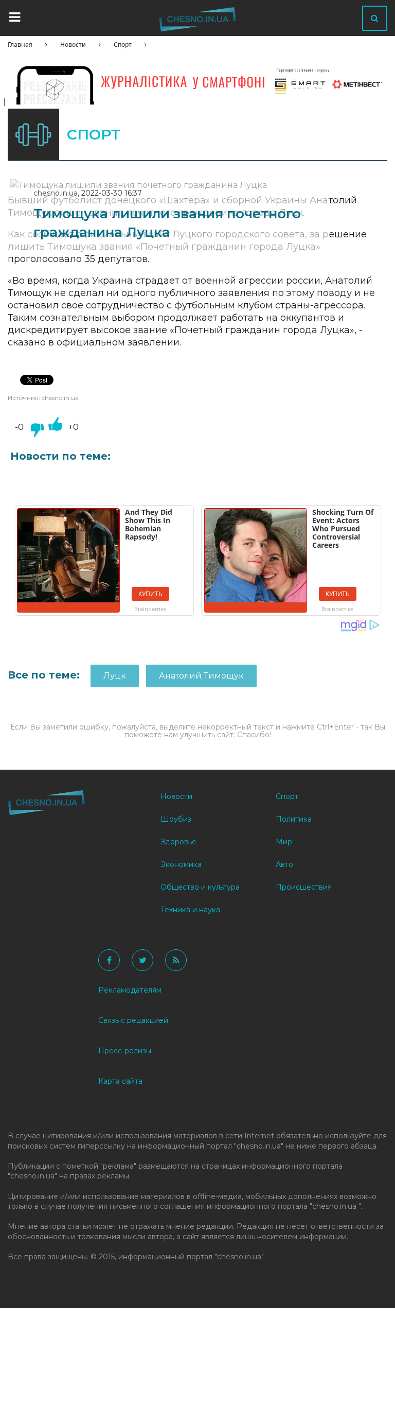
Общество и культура (200, 887)
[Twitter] (142, 960)
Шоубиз (175, 819)
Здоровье (178, 841)
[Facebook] (109, 960)
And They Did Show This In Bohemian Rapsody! (148, 524)
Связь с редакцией (133, 1020)
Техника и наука (190, 909)
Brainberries (150, 609)
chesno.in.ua (55, 193)
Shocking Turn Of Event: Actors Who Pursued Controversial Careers (342, 528)
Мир (284, 841)
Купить (150, 593)
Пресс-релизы (124, 1050)
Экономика (181, 864)
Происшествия (304, 887)
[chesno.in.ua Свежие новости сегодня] (197, 21)
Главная (20, 44)
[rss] (176, 960)
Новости (73, 44)
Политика (294, 819)
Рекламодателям (129, 990)
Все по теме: (45, 675)
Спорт (123, 44)
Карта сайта (120, 1081)
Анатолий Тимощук (201, 676)
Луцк (114, 676)
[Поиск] (374, 18)
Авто (284, 864)
